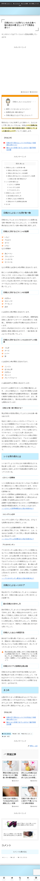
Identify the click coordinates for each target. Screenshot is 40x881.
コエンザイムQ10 (14, 187)
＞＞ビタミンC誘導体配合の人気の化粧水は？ (18, 508)
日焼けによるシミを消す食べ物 (15, 167)
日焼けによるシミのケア (13, 193)
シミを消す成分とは (12, 181)
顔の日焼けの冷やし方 (14, 196)
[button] (36, 488)
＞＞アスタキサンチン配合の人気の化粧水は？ (18, 578)
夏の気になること (27, 733)
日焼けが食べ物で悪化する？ (18, 179)
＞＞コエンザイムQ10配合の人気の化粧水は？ (18, 539)
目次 (17, 163)
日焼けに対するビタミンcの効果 (17, 170)
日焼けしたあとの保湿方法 (16, 198)
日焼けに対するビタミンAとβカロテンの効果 (21, 176)
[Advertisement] (20, 69)
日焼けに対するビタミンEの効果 (18, 173)
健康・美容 (17, 733)
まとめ (8, 204)
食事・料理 (6, 736)
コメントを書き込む (20, 852)
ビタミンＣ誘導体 (14, 184)
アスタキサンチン (14, 190)
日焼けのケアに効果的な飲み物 (17, 201)
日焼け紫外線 (7, 733)
